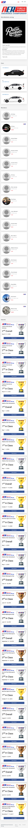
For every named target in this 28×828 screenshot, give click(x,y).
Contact (24, 824)
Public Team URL (6, 45)
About (16, 824)
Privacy (16, 826)
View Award (14, 338)
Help (20, 824)
